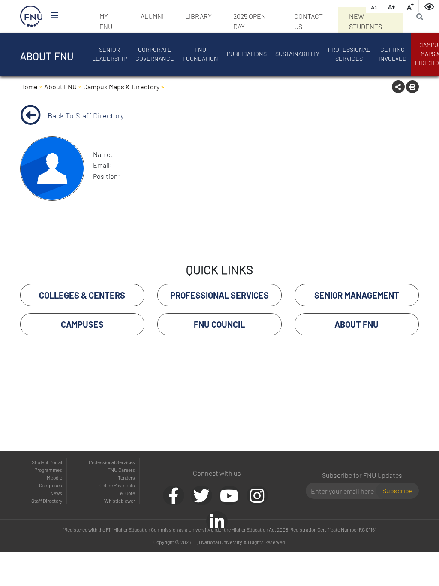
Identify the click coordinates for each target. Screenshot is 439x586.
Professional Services (349, 54)
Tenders (126, 477)
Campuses (50, 485)
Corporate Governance (154, 54)
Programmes (48, 470)
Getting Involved (392, 54)
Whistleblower (119, 501)
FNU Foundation (200, 54)
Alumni (152, 16)
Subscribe (397, 490)
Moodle (54, 477)
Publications (247, 53)
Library (198, 16)
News (56, 493)
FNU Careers (121, 470)
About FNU (60, 86)
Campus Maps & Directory (121, 86)
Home (29, 86)
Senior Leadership (109, 54)
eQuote (127, 493)
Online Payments (117, 485)
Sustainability (297, 53)
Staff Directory (46, 501)
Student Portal (47, 462)
